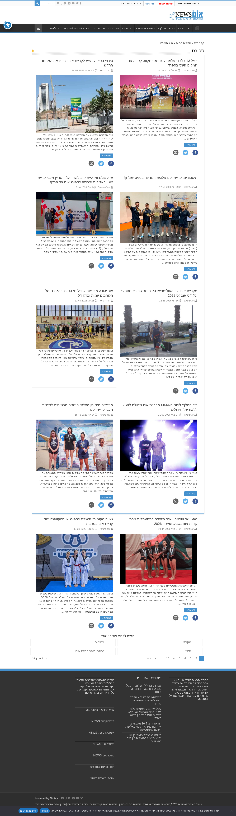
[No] (231, 811)
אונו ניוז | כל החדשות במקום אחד (197, 28)
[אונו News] (186, 14)
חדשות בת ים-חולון (130, 804)
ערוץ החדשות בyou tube (100, 709)
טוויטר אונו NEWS (103, 755)
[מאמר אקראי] (38, 28)
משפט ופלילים (146, 28)
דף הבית (199, 43)
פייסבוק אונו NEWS (102, 721)
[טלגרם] (64, 3)
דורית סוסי (105, 70)
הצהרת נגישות (151, 804)
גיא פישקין (189, 187)
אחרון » (151, 658)
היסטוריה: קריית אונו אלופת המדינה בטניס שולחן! (160, 178)
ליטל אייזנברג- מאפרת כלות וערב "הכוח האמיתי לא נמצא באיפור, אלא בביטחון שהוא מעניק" (144, 713)
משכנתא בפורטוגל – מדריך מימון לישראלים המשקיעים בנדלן (145, 700)
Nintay (54, 798)
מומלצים (55, 28)
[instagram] (69, 3)
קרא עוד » (106, 156)
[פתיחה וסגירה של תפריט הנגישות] (8, 25)
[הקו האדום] (61, 3)
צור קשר (149, 3)
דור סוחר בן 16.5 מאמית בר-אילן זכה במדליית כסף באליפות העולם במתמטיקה (143, 726)
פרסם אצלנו (166, 3)
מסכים (44, 810)
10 (167, 658)
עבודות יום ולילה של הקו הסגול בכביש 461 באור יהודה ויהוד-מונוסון (143, 688)
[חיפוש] (37, 3)
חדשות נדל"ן (167, 28)
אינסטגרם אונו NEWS (101, 732)
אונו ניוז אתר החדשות (102, 766)
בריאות (128, 28)
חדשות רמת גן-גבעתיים (103, 804)
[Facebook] (80, 3)
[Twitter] (77, 3)
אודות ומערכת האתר (131, 3)
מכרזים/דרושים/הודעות (77, 28)
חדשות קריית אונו (181, 43)
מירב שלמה (189, 70)
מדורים (114, 28)
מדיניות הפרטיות (28, 810)
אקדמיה (100, 28)
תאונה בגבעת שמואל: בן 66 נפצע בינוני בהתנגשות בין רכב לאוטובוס (144, 738)
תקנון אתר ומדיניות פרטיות (50, 804)
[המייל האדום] (58, 3)
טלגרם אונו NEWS (103, 744)
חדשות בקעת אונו (77, 804)
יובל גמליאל (104, 187)
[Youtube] (73, 3)
